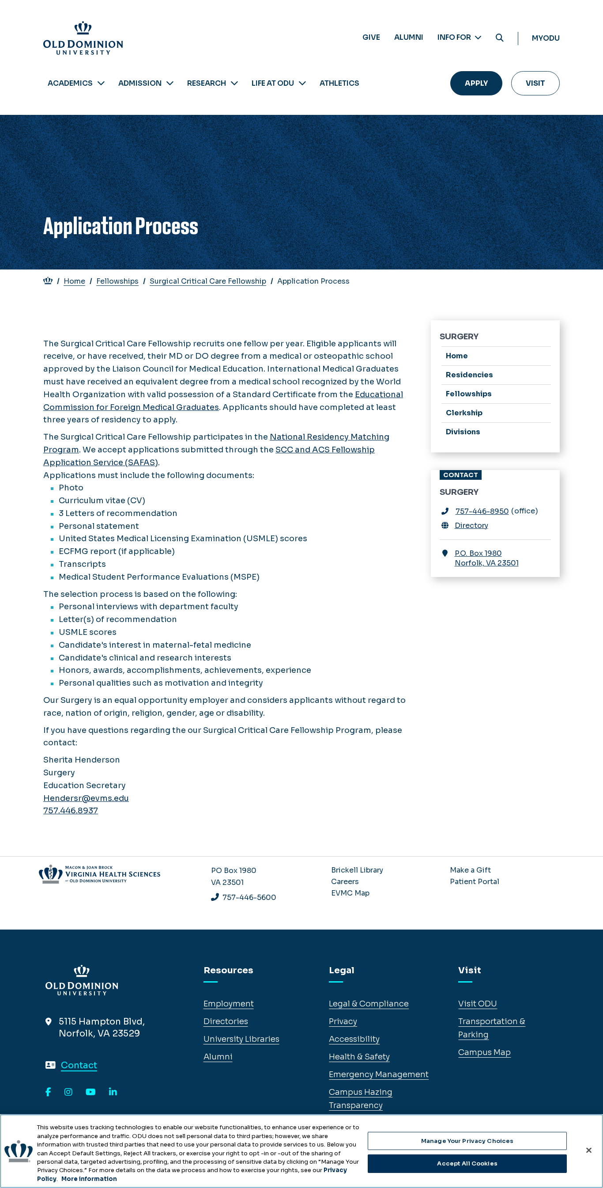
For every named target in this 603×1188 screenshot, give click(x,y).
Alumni (408, 37)
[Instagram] (68, 1093)
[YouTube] (91, 1093)
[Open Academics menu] (101, 83)
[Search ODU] (500, 38)
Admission (140, 83)
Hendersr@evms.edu (86, 798)
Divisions (463, 431)
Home (74, 281)
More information (89, 1179)
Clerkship (464, 413)
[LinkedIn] (113, 1093)
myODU (546, 38)
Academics (70, 83)
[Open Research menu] (234, 83)
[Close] (589, 1150)
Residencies (469, 375)
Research (206, 83)
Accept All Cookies (467, 1163)
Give (371, 37)
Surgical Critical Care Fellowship (208, 281)
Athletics (339, 83)
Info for (454, 37)
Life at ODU (273, 83)
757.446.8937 (70, 811)
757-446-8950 (482, 511)
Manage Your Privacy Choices (467, 1141)
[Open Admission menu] (170, 83)
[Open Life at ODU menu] (302, 83)
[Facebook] (48, 1093)
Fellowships (117, 281)
